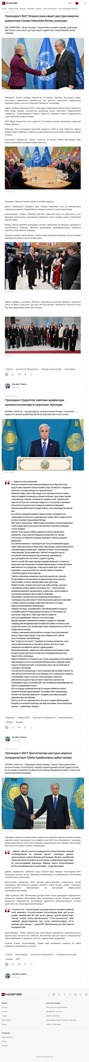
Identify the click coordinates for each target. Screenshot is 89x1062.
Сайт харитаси (7, 1037)
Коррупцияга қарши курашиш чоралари (61, 1020)
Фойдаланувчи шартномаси (57, 1007)
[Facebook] (25, 374)
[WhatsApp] (13, 374)
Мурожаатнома (65, 718)
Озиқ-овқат (70, 369)
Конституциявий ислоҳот (68, 9)
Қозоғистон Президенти (27, 369)
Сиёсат (9, 954)
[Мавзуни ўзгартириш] (78, 3)
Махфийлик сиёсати (54, 1011)
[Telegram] (19, 374)
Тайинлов (31, 9)
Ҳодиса (39, 9)
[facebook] (64, 994)
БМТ (18, 959)
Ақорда (23, 9)
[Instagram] (6, 374)
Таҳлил (4, 1016)
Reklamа (5, 1046)
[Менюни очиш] (85, 3)
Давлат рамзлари (53, 1016)
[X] (31, 374)
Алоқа (4, 1041)
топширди (31, 946)
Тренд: (4, 8)
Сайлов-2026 (13, 9)
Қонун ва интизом (50, 9)
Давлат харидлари (53, 1024)
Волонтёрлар (21, 954)
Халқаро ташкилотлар (51, 369)
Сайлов (9, 722)
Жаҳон (4, 1024)
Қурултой (10, 718)
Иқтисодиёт (6, 1020)
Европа (9, 369)
